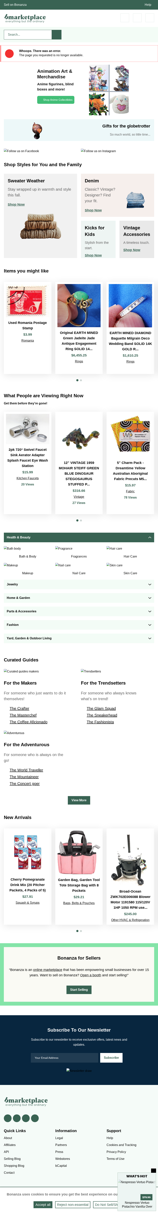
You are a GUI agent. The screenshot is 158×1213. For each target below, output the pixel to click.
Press (59, 1151)
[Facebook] (8, 1118)
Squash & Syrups (28, 902)
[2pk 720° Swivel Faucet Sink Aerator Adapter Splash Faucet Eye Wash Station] (27, 463)
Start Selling (79, 989)
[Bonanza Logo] (25, 18)
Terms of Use (115, 1158)
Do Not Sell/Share (109, 1205)
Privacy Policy (116, 1151)
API (6, 1151)
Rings (79, 361)
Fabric (130, 491)
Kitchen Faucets (28, 478)
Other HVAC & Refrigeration (130, 920)
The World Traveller (26, 770)
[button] (77, 380)
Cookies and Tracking (121, 1145)
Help (148, 4)
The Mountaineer (24, 777)
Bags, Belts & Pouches (79, 903)
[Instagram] (35, 1118)
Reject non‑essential (72, 1205)
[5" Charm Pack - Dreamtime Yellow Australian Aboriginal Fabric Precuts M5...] (130, 463)
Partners (61, 1145)
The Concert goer (25, 783)
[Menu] (149, 17)
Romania (27, 340)
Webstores (62, 1158)
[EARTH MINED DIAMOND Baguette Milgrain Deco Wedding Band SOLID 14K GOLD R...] (130, 328)
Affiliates (10, 1145)
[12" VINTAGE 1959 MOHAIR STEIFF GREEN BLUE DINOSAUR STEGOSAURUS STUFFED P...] (79, 463)
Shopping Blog (14, 1165)
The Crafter (19, 708)
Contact (9, 1172)
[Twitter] (17, 1118)
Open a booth (90, 975)
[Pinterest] (26, 1118)
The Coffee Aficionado (28, 722)
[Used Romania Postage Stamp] (27, 328)
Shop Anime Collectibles (57, 99)
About (8, 1138)
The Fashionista (100, 722)
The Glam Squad (101, 708)
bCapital (61, 1165)
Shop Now (16, 204)
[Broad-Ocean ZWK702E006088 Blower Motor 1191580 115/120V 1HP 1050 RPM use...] (130, 877)
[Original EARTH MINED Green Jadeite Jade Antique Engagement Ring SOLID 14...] (79, 328)
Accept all (42, 1205)
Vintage (79, 496)
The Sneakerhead (102, 715)
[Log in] (137, 17)
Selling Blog (12, 1158)
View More (79, 800)
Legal (59, 1138)
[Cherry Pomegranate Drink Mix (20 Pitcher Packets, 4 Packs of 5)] (27, 877)
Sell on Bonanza (15, 4)
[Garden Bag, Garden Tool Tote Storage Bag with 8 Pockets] (79, 877)
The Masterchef (23, 715)
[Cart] (124, 17)
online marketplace (47, 970)
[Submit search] (56, 34)
